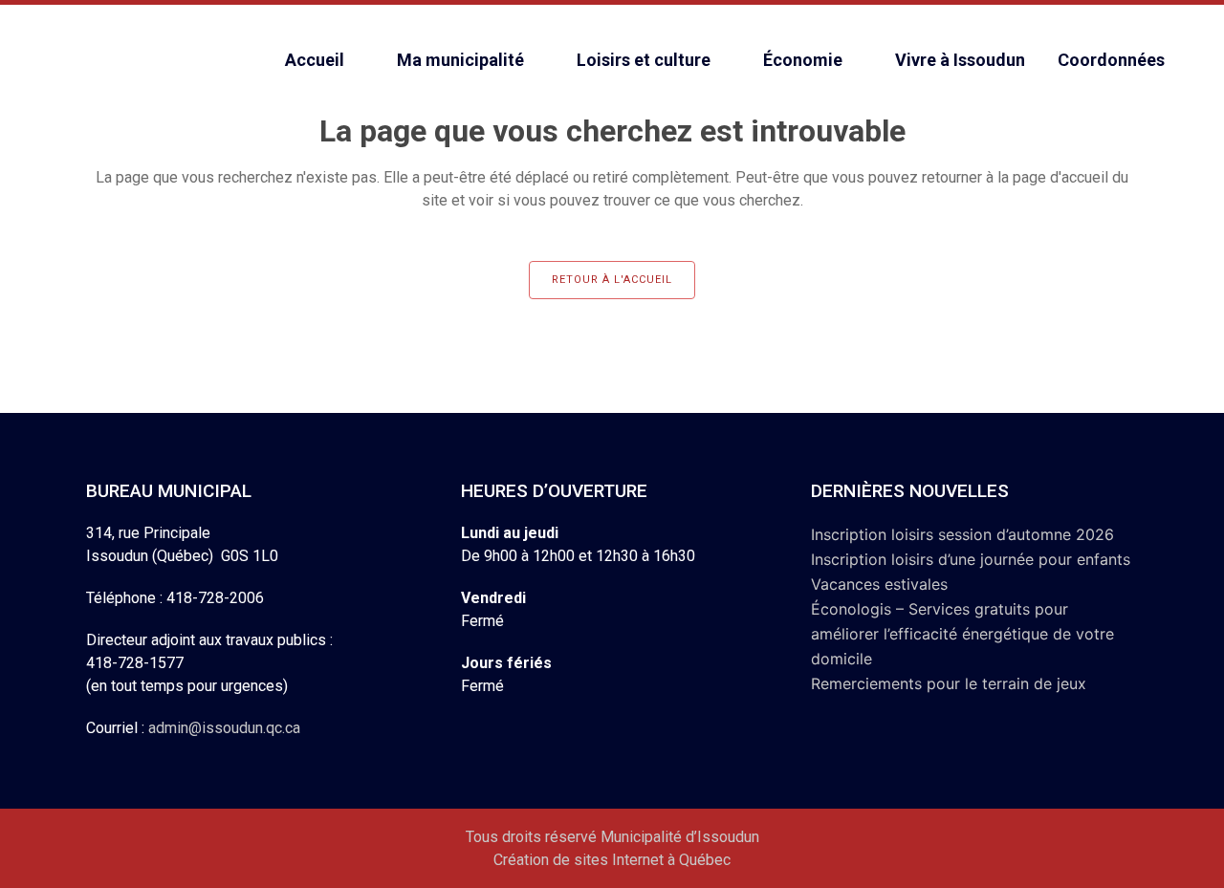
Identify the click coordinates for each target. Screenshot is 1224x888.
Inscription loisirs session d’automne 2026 (962, 534)
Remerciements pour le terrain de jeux (948, 683)
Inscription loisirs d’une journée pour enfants (970, 559)
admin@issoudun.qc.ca (224, 728)
